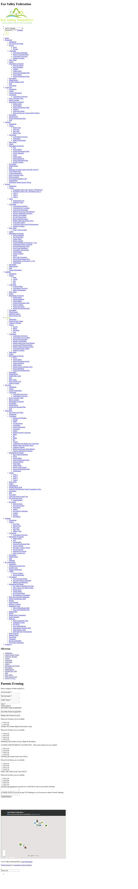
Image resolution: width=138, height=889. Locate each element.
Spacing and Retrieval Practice (22, 213)
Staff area (12, 619)
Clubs (11, 199)
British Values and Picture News (23, 221)
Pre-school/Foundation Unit (18, 179)
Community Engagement (21, 250)
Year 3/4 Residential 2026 (21, 608)
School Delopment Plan (20, 160)
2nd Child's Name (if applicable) (11, 708)
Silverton (8, 317)
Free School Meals (19, 593)
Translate (20, 30)
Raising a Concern (15, 604)
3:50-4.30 (6, 723)
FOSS (15, 358)
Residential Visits (14, 606)
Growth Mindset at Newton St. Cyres (25, 243)
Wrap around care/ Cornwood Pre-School (26, 113)
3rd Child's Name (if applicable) (11, 711)
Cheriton (7, 122)
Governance (13, 577)
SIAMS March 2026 (15, 487)
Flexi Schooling (18, 67)
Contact (15, 513)
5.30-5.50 (6, 740)
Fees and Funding (18, 505)
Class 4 (15, 197)
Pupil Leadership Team (20, 219)
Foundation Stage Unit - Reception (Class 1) (27, 191)
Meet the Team (17, 504)
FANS (15, 255)
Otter (14, 277)
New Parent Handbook (20, 248)
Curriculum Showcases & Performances (25, 224)
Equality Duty (13, 568)
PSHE (15, 438)
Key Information (10, 562)
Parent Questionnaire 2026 (17, 599)
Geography (16, 429)
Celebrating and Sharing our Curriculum (26, 443)
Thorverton (8, 411)
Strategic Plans (13, 635)
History (15, 431)
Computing (16, 425)
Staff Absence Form (19, 630)
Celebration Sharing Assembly (22, 244)
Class (3, 704)
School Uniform (18, 65)
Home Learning (14, 100)
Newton (7, 184)
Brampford (8, 40)
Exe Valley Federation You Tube (23, 586)
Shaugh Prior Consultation (17, 615)
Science (15, 442)
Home (7, 38)
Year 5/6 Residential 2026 (21, 610)
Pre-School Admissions (16, 642)
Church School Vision (16, 321)
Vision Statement (18, 153)
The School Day (18, 237)
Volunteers (12, 639)
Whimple (8, 518)
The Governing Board (20, 579)
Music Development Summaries (19, 597)
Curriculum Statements (20, 53)
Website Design (6, 865)
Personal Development (20, 339)
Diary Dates (13, 60)
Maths (15, 421)
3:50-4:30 (6, 779)
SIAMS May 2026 (15, 376)
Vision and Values (18, 111)
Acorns (15, 327)
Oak (14, 332)
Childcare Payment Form (17, 566)
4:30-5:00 (6, 781)
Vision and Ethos (18, 363)
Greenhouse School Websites (22, 865)
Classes (11, 45)
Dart (14, 283)
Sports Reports (17, 500)
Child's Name (6, 700)
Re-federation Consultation (21, 595)
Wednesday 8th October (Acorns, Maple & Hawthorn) (18, 741)
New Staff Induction (19, 626)
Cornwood (8, 87)
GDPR (11, 571)
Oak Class (16, 131)
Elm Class (16, 527)
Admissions (12, 42)
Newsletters (12, 78)
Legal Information (26, 862)
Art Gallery (12, 495)
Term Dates (12, 85)
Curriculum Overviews (20, 56)
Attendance (12, 564)
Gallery (11, 62)
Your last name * (6, 696)
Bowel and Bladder (15, 641)
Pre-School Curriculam (20, 511)
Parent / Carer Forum (19, 467)
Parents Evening (14, 383)
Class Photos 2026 (15, 171)
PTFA (15, 456)
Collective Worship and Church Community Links (25, 489)
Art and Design (18, 423)
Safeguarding (17, 542)
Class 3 (15, 195)
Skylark (15, 49)
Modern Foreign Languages (22, 432)
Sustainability (13, 180)
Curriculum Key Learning (21, 208)
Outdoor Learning (18, 58)
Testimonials (17, 263)
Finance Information (15, 569)
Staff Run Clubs (18, 202)
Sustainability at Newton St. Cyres (24, 261)
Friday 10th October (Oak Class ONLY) (14, 771)
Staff (10, 84)
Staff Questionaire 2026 (20, 621)
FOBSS (15, 69)
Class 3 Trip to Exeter (20, 230)
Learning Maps (18, 286)
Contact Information (15, 93)
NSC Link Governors (20, 257)
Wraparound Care (18, 201)
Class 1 (15, 474)
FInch (15, 47)
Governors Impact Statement (22, 580)
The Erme (8, 385)
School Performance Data (21, 76)
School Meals (17, 74)
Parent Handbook (18, 158)
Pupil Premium (13, 602)
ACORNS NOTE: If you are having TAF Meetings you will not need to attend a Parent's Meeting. (32, 792)
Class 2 (15, 193)
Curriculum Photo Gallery (21, 348)
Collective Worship (15, 323)
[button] (7, 35)
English (15, 420)
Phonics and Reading (19, 215)
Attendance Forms (19, 622)
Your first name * (6, 692)
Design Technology (19, 427)
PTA (14, 148)
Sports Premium (14, 617)
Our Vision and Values (16, 43)
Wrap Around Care (15, 316)
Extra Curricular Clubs (16, 98)
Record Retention (18, 575)
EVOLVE (16, 624)
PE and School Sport (19, 217)
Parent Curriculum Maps (21, 54)
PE (14, 436)
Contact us (8, 644)
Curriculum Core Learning (21, 337)
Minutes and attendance (20, 582)
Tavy (14, 281)
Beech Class (17, 133)
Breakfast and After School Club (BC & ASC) (23, 169)
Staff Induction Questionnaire (22, 632)
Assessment (16, 138)
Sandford (8, 272)
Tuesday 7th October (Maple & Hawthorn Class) (16, 726)
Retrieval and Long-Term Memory (24, 211)
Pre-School (12, 502)
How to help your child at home (23, 588)
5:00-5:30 (6, 783)
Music (15, 434)
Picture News (17, 590)
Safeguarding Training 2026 (22, 628)
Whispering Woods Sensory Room (20, 182)
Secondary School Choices (21, 547)
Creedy (15, 279)
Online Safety (17, 71)
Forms (15, 155)
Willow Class (17, 531)
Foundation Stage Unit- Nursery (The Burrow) (28, 190)
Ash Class (16, 129)
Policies (15, 515)
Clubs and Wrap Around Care (18, 496)
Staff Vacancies (14, 633)
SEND (11, 613)
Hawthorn (16, 330)
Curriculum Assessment (20, 210)
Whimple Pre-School (19, 551)
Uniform (15, 109)
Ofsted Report (13, 80)
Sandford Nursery (14, 314)
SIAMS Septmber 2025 (16, 82)
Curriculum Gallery (19, 222)
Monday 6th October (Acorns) (10, 715)
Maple (15, 328)
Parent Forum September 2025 (22, 367)
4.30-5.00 (6, 725)
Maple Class (17, 127)
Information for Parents (16, 64)
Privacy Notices (18, 573)
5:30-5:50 (6, 785)
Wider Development (19, 140)
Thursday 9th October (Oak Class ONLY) (14, 756)
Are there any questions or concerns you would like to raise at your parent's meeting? (28, 786)
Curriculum (12, 51)
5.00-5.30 (6, 738)
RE (14, 440)
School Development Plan (21, 73)
